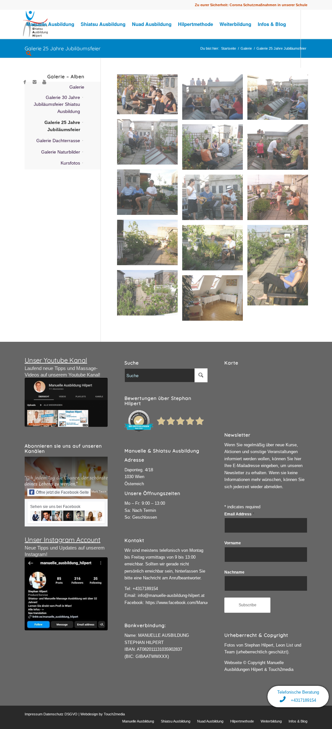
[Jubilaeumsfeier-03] (214, 300)
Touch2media (114, 714)
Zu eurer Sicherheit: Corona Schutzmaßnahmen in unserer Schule (251, 5)
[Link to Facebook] (25, 82)
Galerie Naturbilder (60, 151)
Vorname (232, 543)
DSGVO (71, 714)
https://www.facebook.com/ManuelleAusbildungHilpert (196, 602)
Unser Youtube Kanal (56, 360)
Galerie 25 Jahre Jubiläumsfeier (62, 126)
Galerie (76, 87)
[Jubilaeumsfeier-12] (149, 194)
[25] (214, 99)
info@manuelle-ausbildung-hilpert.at (171, 595)
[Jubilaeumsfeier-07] (214, 250)
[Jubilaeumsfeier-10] (214, 200)
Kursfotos (70, 163)
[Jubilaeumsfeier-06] (280, 267)
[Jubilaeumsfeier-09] (280, 200)
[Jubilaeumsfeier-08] (149, 245)
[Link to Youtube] (44, 82)
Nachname (234, 572)
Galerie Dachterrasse (58, 140)
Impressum (33, 714)
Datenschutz (53, 714)
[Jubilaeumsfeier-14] (214, 149)
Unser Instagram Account (63, 540)
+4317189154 (145, 588)
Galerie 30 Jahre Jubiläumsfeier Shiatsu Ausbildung (57, 104)
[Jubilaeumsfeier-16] (149, 144)
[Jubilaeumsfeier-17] (280, 99)
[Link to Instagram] (35, 82)
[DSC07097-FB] (149, 96)
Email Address (239, 514)
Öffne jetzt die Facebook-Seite (62, 492)
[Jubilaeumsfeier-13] (280, 149)
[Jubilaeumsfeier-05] (149, 295)
